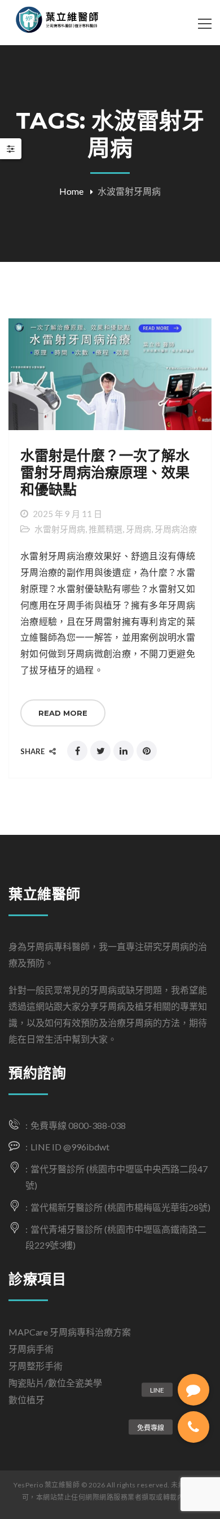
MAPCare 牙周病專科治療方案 (69, 1332)
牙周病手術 (31, 1348)
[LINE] (193, 1390)
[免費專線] (193, 1427)
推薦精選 (105, 529)
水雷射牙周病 (59, 529)
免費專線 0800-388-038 (78, 1125)
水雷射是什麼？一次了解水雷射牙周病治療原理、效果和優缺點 (105, 472)
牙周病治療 (176, 529)
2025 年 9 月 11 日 (67, 514)
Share (33, 751)
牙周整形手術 (35, 1365)
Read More (62, 712)
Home (71, 191)
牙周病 (138, 529)
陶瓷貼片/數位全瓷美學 (55, 1382)
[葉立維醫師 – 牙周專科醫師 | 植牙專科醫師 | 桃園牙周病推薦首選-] (67, 22)
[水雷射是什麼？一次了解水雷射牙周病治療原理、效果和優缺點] (110, 374)
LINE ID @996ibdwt (69, 1146)
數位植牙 (26, 1399)
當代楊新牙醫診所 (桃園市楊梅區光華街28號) (120, 1207)
